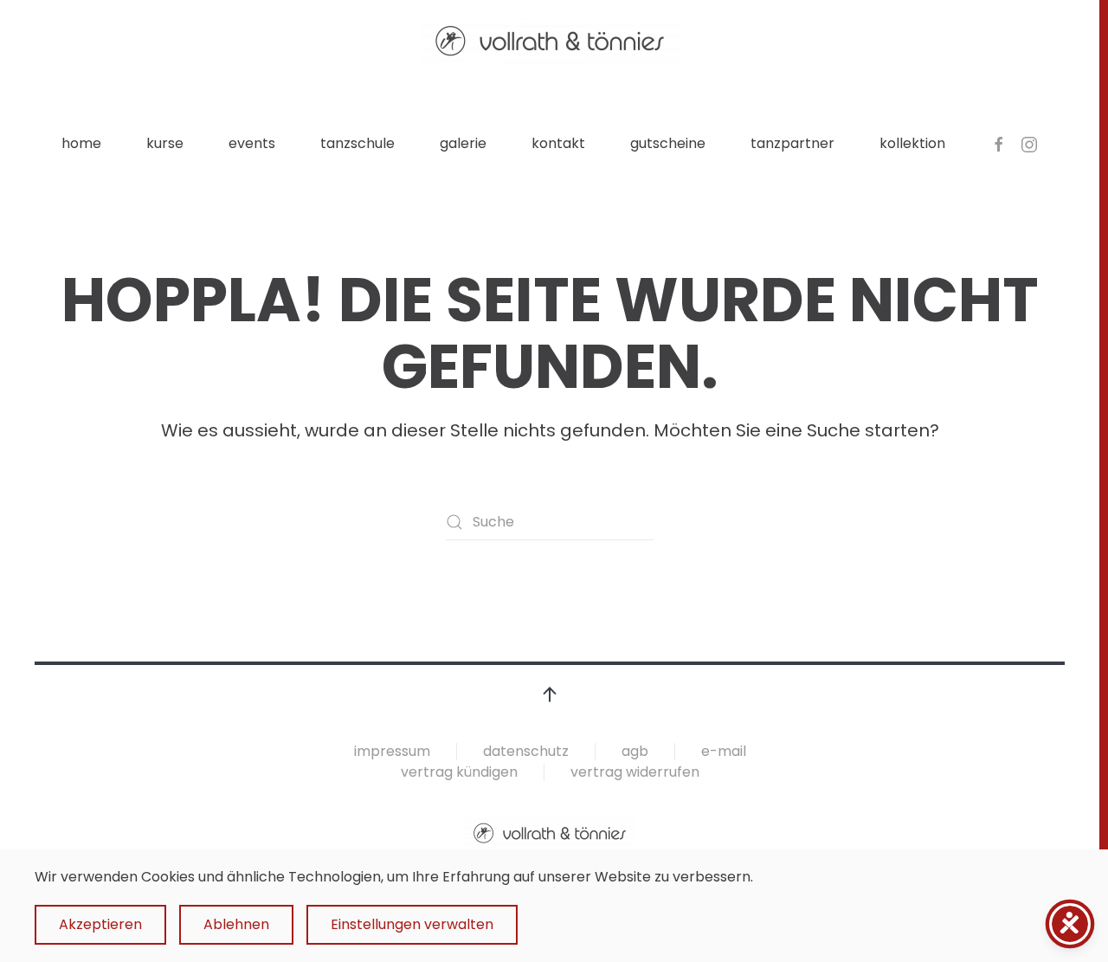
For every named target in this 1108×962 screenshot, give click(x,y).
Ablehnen (236, 924)
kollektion (912, 143)
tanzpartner (792, 143)
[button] (549, 694)
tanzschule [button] (357, 143)
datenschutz (526, 751)
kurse (165, 143)
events (252, 143)
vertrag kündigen (459, 772)
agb (635, 751)
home (81, 143)
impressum (392, 751)
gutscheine (667, 143)
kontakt (558, 143)
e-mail (723, 751)
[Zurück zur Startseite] (550, 40)
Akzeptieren (100, 924)
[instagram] (1029, 143)
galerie (463, 143)
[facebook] (999, 143)
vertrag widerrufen (634, 772)
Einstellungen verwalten (412, 924)
